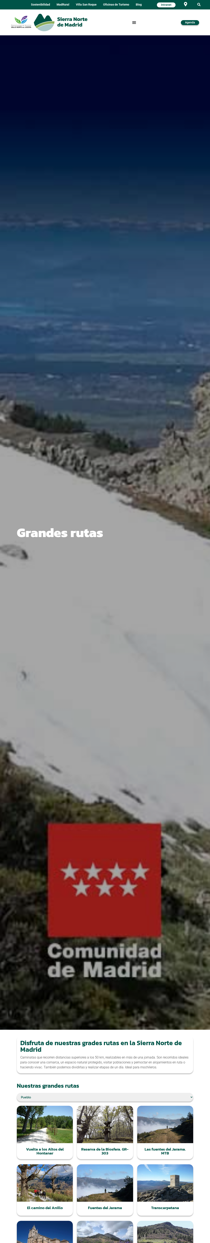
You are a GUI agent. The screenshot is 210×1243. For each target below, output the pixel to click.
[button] (198, 4)
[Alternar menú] (134, 22)
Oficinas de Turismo (116, 4)
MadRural (63, 4)
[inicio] (60, 22)
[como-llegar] (185, 4)
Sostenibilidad (40, 4)
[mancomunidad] (21, 22)
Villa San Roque (86, 4)
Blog (139, 4)
